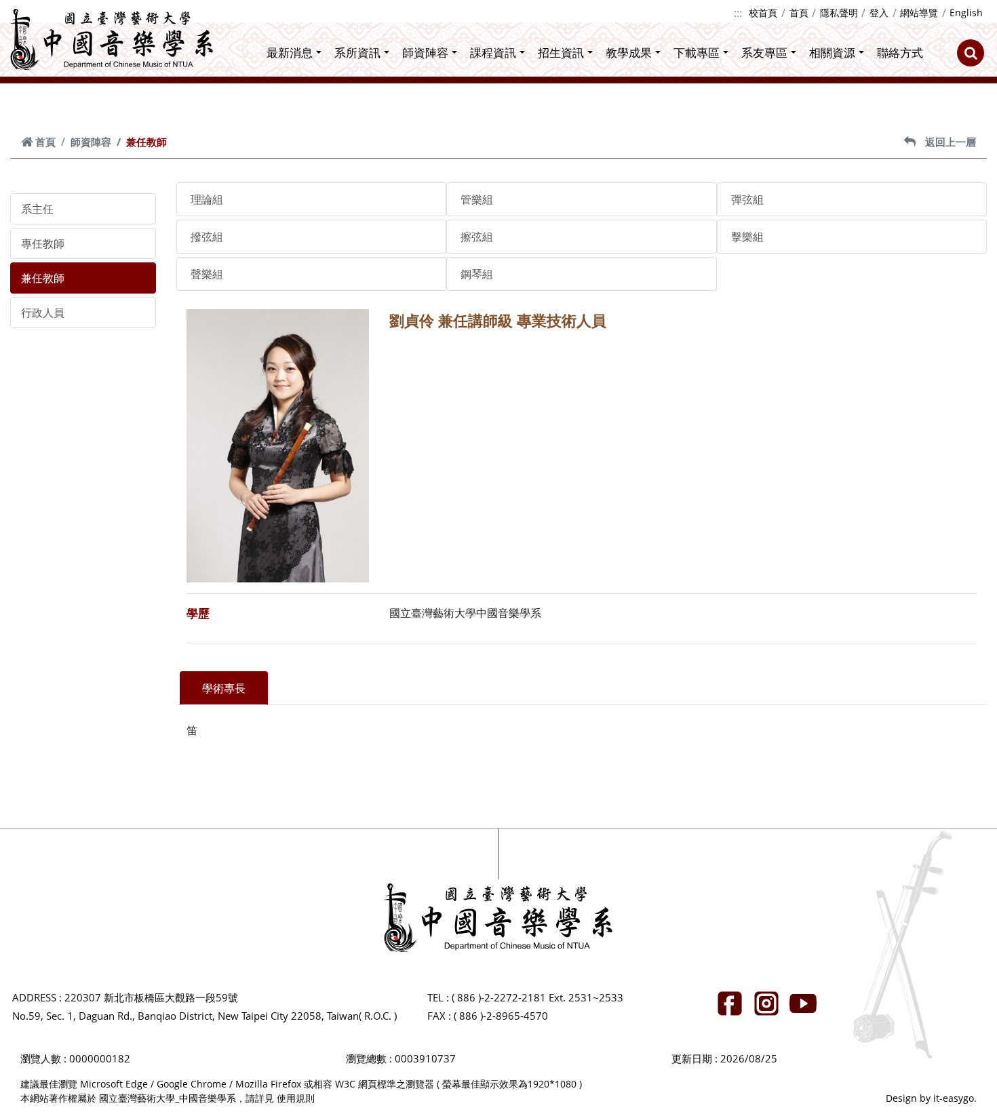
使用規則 (296, 1098)
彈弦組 (747, 199)
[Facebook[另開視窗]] (729, 1003)
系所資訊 (357, 52)
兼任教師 (42, 278)
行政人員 (42, 312)
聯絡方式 (900, 52)
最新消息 (290, 52)
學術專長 (224, 688)
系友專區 (764, 52)
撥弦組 (207, 236)
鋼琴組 (477, 273)
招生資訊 (561, 52)
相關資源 (832, 52)
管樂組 (477, 199)
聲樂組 (207, 273)
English (966, 12)
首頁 (798, 12)
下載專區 (696, 52)
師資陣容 (425, 52)
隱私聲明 (839, 12)
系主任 (37, 208)
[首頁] (112, 39)
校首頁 (763, 12)
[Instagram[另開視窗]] (766, 1003)
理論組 (207, 199)
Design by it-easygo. (931, 1098)
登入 (878, 12)
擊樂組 (747, 236)
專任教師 (42, 243)
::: (738, 12)
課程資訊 (493, 52)
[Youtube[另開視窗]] (803, 1003)
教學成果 (629, 52)
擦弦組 (477, 236)
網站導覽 (919, 12)
